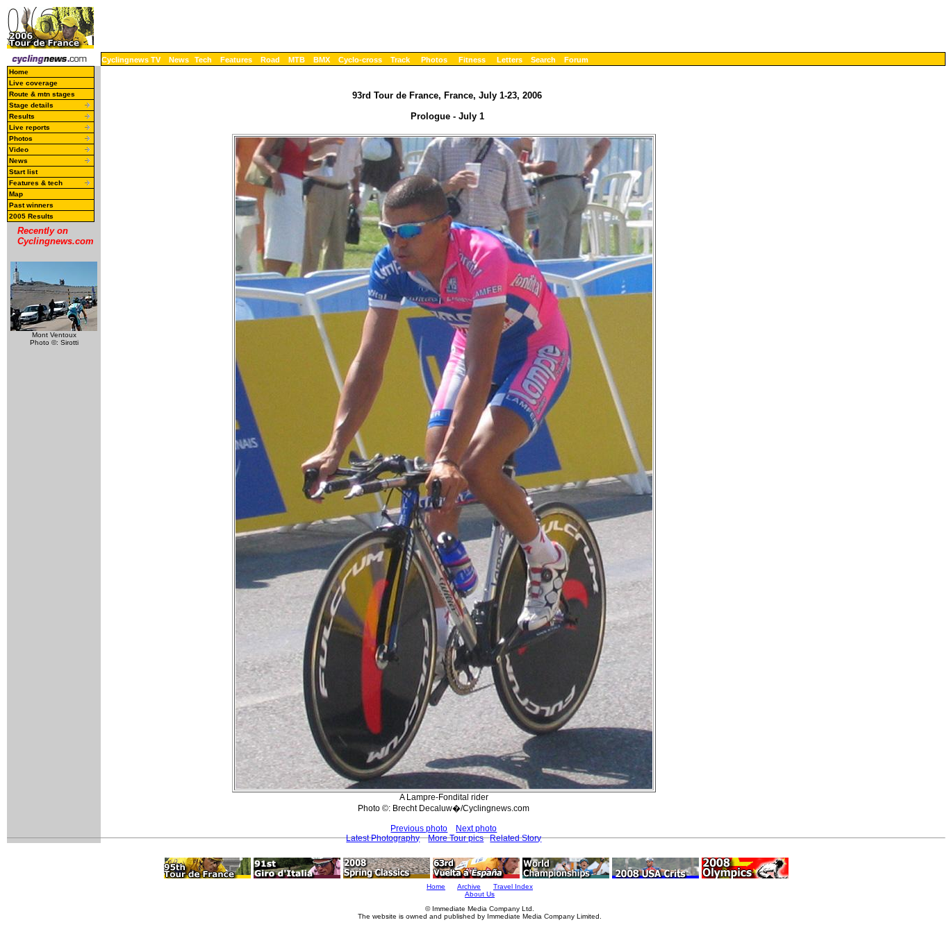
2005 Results (31, 216)
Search (543, 60)
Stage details (31, 105)
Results (22, 116)
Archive (469, 886)
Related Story (515, 838)
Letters (509, 60)
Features (236, 60)
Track (400, 60)
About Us (480, 894)
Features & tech (36, 183)
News (179, 60)
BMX (321, 60)
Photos (434, 60)
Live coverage (33, 83)
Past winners (31, 205)
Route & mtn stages (42, 94)
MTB (296, 60)
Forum (576, 60)
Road (270, 60)
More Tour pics (456, 838)
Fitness (472, 60)
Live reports (29, 127)
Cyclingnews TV (130, 60)
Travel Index (513, 886)
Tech (203, 60)
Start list (23, 172)
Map (16, 194)
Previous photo (418, 828)
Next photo (476, 828)
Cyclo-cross (360, 60)
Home (18, 72)
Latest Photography (383, 838)
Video (18, 149)
